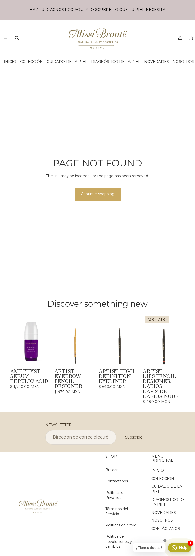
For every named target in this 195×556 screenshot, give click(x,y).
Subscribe (133, 437)
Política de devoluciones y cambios (118, 541)
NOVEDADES (156, 61)
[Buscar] (16, 37)
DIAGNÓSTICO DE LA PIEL (115, 61)
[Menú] (6, 38)
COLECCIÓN (31, 61)
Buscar (111, 470)
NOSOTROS (183, 61)
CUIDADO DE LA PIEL (67, 61)
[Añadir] (44, 359)
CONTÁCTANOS (165, 528)
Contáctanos (116, 481)
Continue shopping (98, 194)
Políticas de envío (120, 525)
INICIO (10, 61)
